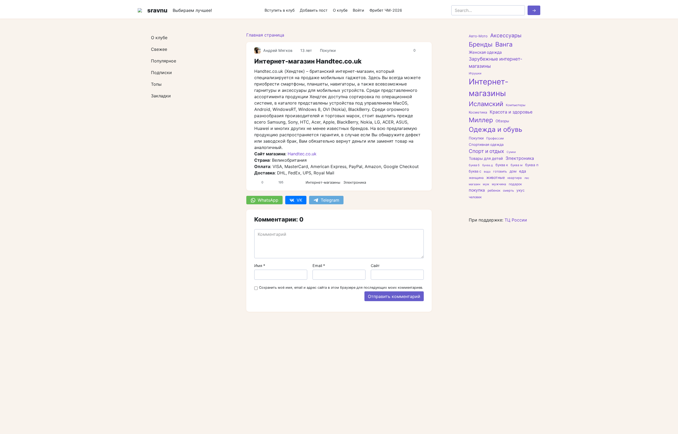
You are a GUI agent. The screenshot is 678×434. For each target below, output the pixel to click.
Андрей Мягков (277, 50)
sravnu (157, 10)
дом (513, 171)
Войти (358, 10)
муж (486, 184)
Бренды (481, 44)
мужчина (499, 184)
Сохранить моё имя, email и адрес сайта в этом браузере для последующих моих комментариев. (341, 288)
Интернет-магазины (323, 182)
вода (487, 171)
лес (526, 178)
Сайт (375, 265)
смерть (508, 190)
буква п (531, 165)
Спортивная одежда (486, 144)
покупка (477, 190)
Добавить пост (314, 10)
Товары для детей (486, 158)
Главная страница (265, 35)
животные (495, 177)
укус (520, 190)
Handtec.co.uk (302, 153)
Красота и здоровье (511, 112)
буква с (475, 171)
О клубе (340, 10)
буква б (474, 165)
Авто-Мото (478, 36)
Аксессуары (505, 35)
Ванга (503, 44)
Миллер (481, 120)
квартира (514, 178)
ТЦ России (516, 220)
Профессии (495, 138)
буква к (502, 165)
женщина (476, 178)
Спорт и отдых (486, 151)
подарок (515, 184)
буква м (517, 165)
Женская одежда (485, 52)
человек (475, 197)
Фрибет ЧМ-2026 (385, 10)
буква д (487, 165)
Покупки (328, 50)
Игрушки (475, 73)
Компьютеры (515, 105)
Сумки (511, 152)
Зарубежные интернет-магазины (495, 62)
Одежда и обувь (495, 129)
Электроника (355, 182)
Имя (259, 265)
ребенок (494, 190)
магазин (474, 184)
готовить (500, 171)
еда (522, 171)
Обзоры (502, 121)
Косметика (478, 112)
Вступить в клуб (280, 10)
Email (319, 265)
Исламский (486, 104)
